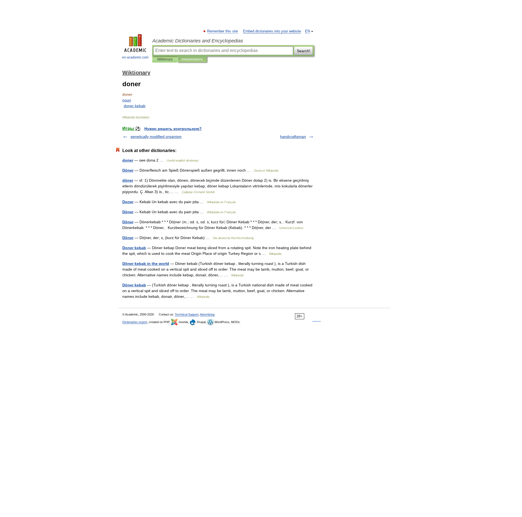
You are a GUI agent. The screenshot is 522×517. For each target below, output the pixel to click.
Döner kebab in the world (145, 263)
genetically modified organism (156, 136)
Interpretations (192, 59)
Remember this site (223, 31)
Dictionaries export (134, 322)
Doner (127, 202)
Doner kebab (134, 248)
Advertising (207, 314)
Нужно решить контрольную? (173, 128)
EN (307, 31)
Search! (303, 51)
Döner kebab (134, 285)
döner (127, 180)
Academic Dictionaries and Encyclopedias (197, 41)
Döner (127, 170)
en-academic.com (135, 57)
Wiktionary (165, 59)
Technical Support (186, 314)
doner (127, 160)
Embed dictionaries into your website (272, 31)
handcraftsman (293, 136)
